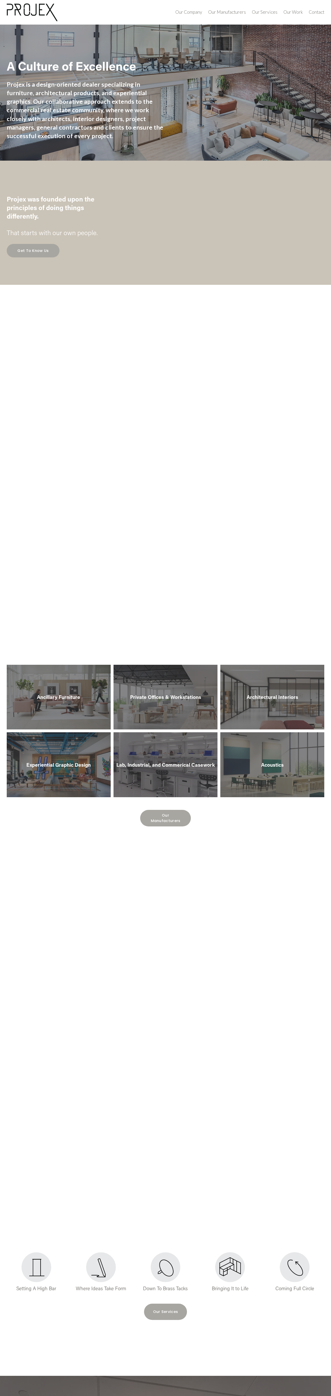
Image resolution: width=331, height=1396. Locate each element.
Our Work (293, 12)
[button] (228, 223)
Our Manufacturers (227, 12)
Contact (316, 12)
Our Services (264, 12)
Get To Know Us (33, 250)
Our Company (188, 12)
